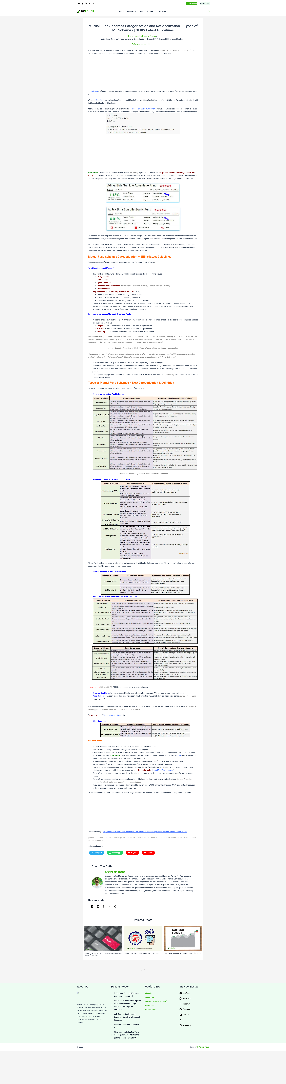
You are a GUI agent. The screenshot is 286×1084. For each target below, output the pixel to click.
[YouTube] (79, 3)
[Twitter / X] (89, 3)
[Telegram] (115, 906)
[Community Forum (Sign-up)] (156, 1001)
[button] (191, 3)
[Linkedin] (86, 3)
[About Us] (148, 993)
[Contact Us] (149, 997)
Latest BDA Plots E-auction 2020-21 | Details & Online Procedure (103, 954)
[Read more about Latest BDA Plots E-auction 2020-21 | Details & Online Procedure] (103, 938)
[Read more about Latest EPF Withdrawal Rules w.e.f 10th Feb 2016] (143, 938)
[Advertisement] (143, 73)
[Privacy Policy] (150, 1009)
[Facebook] (83, 3)
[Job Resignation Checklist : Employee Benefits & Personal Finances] (126, 1017)
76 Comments (137, 44)
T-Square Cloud (203, 1047)
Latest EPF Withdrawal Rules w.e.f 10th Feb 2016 (141, 954)
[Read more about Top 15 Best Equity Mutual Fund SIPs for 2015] (183, 938)
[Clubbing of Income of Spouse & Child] (126, 1026)
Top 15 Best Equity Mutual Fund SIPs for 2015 (182, 953)
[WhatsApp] (104, 906)
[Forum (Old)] (149, 1005)
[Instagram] (93, 3)
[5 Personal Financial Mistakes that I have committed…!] (126, 995)
